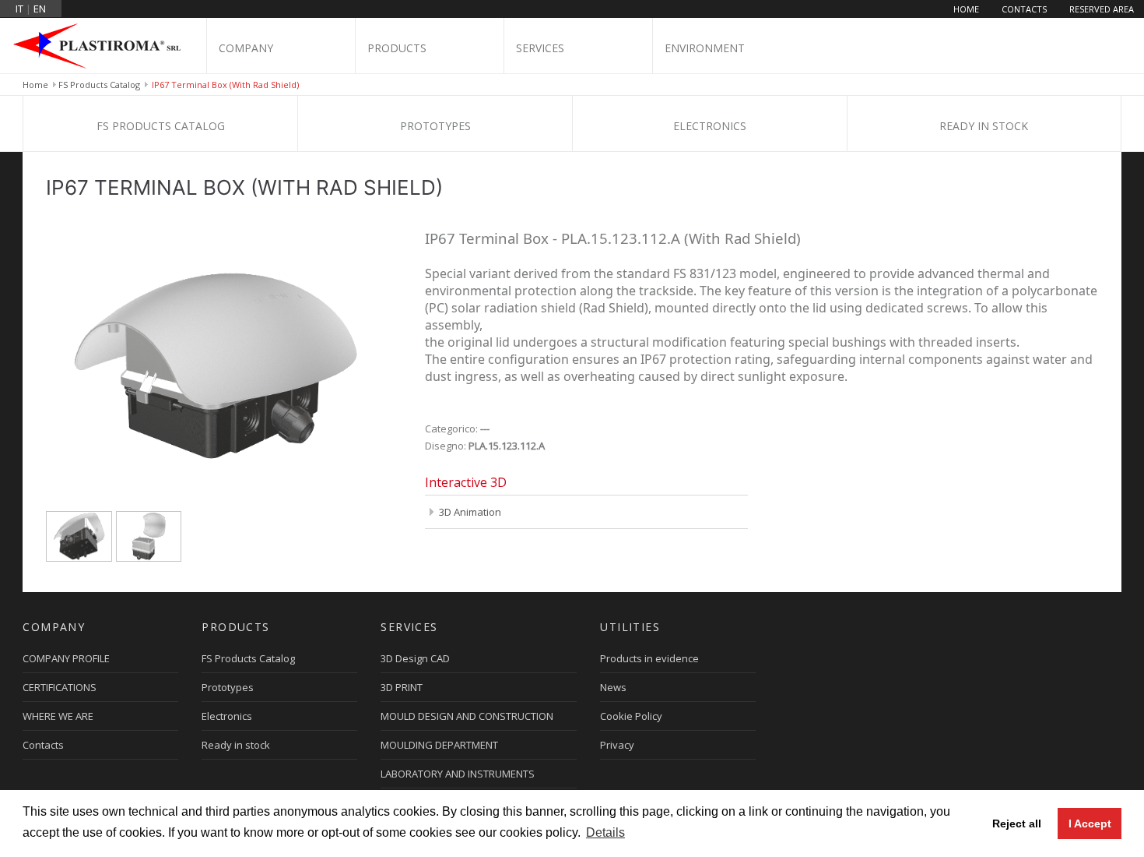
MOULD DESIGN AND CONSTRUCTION (467, 716)
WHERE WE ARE (58, 716)
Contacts (1024, 9)
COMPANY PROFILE (66, 658)
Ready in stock (983, 125)
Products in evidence (649, 658)
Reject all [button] (1016, 823)
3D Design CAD (415, 658)
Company (246, 48)
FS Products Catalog (99, 84)
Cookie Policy (631, 716)
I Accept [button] (1090, 823)
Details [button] (605, 832)
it (19, 9)
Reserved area (1101, 9)
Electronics (709, 125)
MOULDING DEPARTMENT (439, 745)
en (39, 9)
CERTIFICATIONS (60, 687)
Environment (705, 48)
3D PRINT (402, 687)
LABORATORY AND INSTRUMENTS (458, 774)
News (613, 687)
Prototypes (435, 125)
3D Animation (470, 512)
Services (540, 48)
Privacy (617, 745)
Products (396, 48)
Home (966, 9)
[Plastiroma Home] (103, 45)
